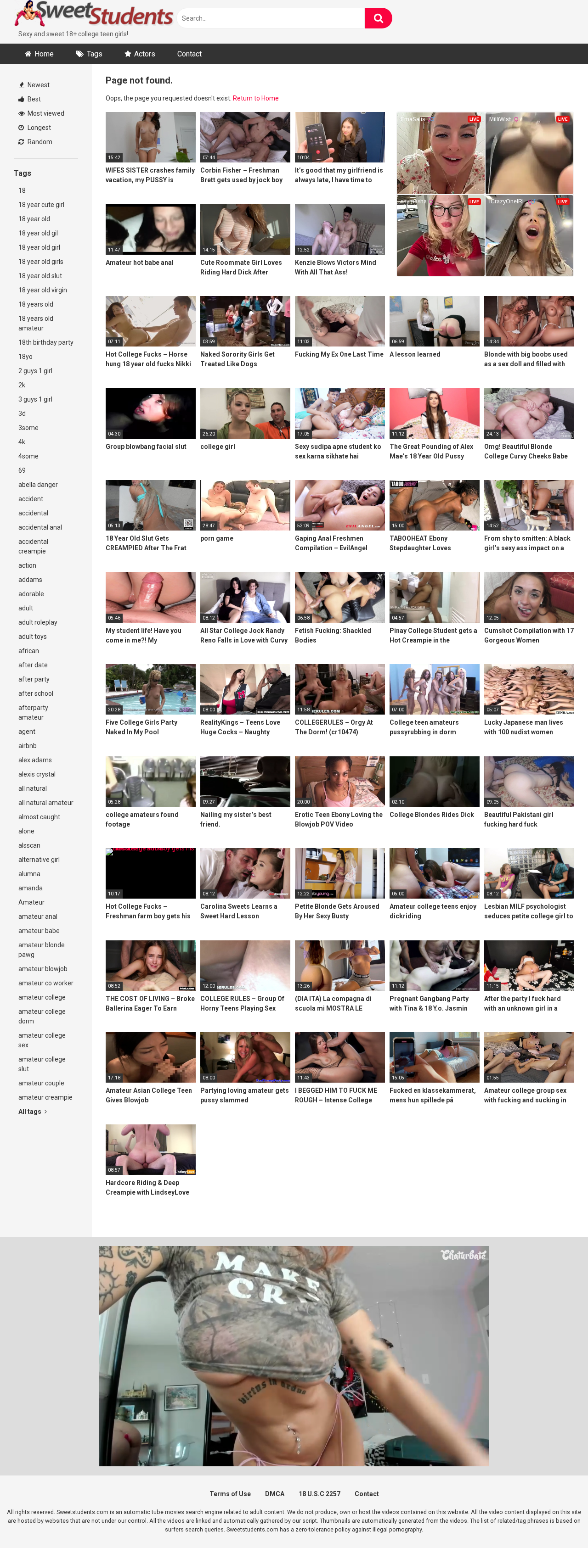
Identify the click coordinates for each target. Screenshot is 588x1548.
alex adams (35, 760)
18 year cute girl (41, 204)
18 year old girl (39, 247)
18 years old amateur (35, 323)
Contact (189, 54)
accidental (33, 513)
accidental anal (40, 527)
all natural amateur (46, 802)
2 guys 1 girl (35, 370)
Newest (38, 85)
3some (28, 427)
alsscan (29, 845)
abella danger (38, 484)
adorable (31, 594)
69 (22, 470)
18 (22, 190)
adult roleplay (37, 622)
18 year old (34, 219)
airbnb (27, 745)
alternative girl (39, 859)
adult (25, 608)
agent (26, 731)
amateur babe (39, 930)
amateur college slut (42, 1064)
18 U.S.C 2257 (319, 1494)
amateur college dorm (42, 1016)
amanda (30, 888)
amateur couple (41, 1083)
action (27, 565)
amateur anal (37, 916)
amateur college (42, 997)
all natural (32, 788)
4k (21, 442)
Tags (94, 54)
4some (28, 456)
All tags (30, 1111)
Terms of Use (230, 1494)
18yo (25, 356)
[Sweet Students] (94, 14)
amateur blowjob (43, 968)
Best (33, 99)
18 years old (35, 304)
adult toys (32, 636)
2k (21, 385)
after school (35, 693)
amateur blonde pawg (41, 949)
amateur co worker (46, 983)
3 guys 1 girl (35, 399)
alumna (29, 873)
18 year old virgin (42, 290)
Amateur (31, 902)
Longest (38, 127)
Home (44, 54)
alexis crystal (37, 774)
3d (22, 413)
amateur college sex (42, 1040)
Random (39, 141)
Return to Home (256, 98)
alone (26, 831)
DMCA (274, 1494)
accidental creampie (33, 546)
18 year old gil (38, 233)
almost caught (39, 817)
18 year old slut (40, 275)
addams (30, 579)
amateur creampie (45, 1097)
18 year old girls (40, 261)
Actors (144, 54)
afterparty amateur (33, 712)
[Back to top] (557, 1520)
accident (30, 499)
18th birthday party (46, 342)
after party (34, 679)
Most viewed (45, 113)
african (28, 650)
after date (33, 665)
